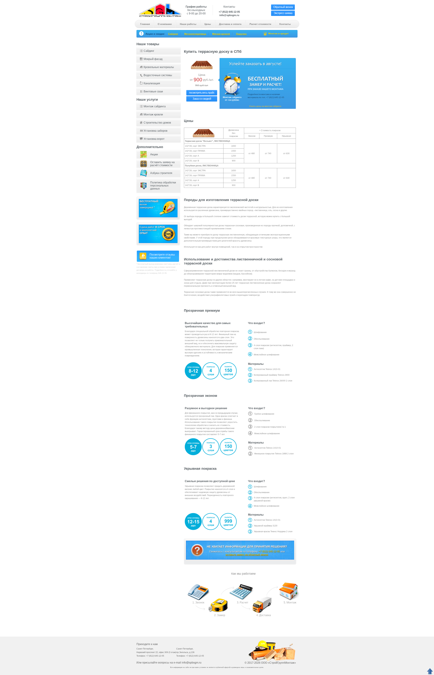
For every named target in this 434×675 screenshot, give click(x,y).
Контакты (285, 24)
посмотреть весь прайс (201, 92)
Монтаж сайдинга (155, 106)
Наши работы (188, 24)
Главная (145, 24)
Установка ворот (154, 138)
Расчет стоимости (260, 24)
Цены (207, 24)
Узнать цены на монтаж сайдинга (265, 106)
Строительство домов (157, 122)
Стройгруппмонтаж (160, 9)
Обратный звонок (283, 7)
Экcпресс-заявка (283, 13)
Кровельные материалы (159, 67)
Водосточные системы (158, 75)
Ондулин (241, 33)
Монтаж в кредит (278, 33)
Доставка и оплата (230, 24)
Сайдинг (173, 33)
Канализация (152, 83)
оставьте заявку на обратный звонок (246, 554)
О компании (165, 24)
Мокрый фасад (153, 59)
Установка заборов (155, 130)
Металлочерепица (195, 33)
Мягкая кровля (221, 33)
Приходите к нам (147, 644)
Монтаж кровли (153, 114)
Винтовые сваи (153, 91)
